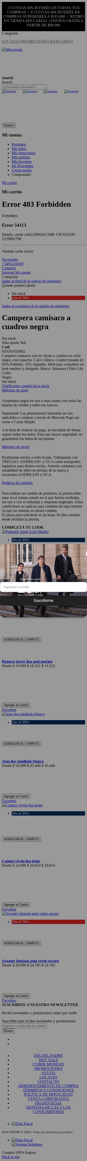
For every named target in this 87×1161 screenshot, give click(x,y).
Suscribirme (43, 600)
